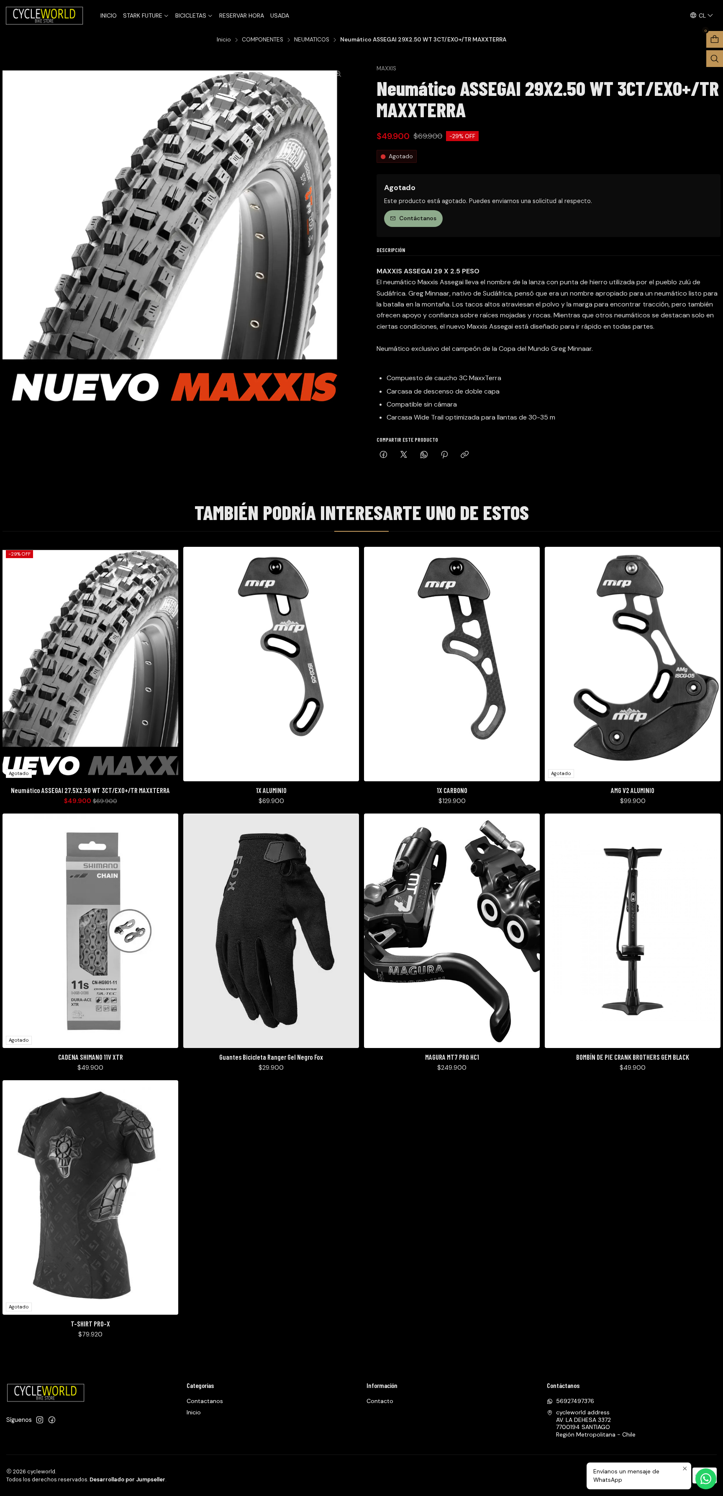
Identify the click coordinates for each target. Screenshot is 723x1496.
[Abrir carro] (714, 39)
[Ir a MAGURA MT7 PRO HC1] (452, 931)
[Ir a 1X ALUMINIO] (271, 664)
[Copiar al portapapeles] (465, 455)
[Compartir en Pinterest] (444, 455)
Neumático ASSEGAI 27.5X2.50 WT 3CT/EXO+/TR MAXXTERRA (90, 790)
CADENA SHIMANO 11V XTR (90, 1057)
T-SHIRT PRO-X (90, 1323)
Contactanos (205, 1401)
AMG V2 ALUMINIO (632, 790)
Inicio (224, 40)
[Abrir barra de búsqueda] (714, 58)
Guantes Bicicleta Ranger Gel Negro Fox (271, 1057)
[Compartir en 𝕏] (404, 455)
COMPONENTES (262, 40)
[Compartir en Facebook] (383, 455)
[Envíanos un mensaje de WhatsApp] (705, 1478)
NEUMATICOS (311, 40)
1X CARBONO (452, 790)
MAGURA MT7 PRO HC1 (452, 1057)
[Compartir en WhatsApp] (424, 455)
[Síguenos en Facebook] (52, 1420)
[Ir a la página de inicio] (45, 15)
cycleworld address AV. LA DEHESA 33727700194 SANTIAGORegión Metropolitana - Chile (596, 1423)
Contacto (380, 1401)
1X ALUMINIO (271, 790)
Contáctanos (417, 218)
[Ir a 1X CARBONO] (452, 664)
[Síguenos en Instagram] (40, 1420)
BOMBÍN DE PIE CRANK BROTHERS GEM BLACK (632, 1057)
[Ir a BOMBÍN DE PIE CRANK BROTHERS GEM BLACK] (632, 931)
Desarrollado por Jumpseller (127, 1479)
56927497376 (575, 1401)
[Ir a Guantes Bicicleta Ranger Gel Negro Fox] (271, 931)
